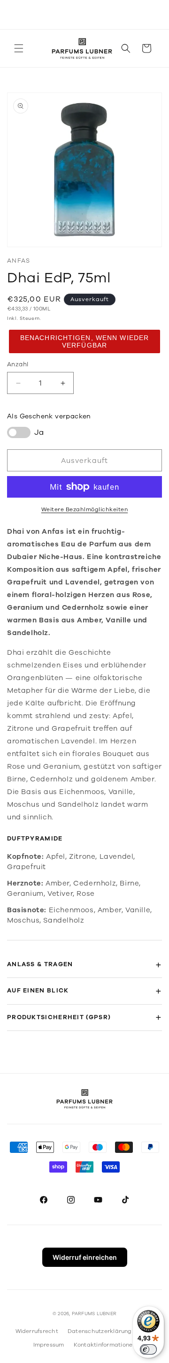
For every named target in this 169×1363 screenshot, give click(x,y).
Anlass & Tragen (40, 964)
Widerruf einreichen (85, 1257)
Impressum (48, 1344)
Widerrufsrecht (36, 1331)
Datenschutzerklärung (100, 1331)
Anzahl (17, 364)
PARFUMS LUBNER (94, 1313)
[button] (18, 48)
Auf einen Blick (38, 990)
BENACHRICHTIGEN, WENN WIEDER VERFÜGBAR (84, 341)
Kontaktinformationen (105, 1344)
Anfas (19, 261)
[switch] (148, 1349)
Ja (39, 432)
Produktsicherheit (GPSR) (59, 1017)
